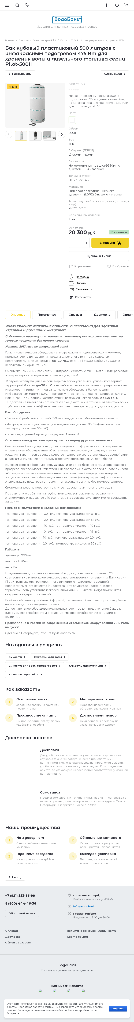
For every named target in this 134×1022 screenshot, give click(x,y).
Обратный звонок (22, 913)
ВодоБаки (67, 965)
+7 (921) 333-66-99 (20, 896)
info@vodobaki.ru (85, 906)
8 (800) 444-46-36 (20, 903)
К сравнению (82, 266)
